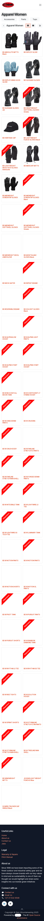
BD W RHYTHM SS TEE (32, 669)
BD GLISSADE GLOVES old (10, 109)
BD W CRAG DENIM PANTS (9, 422)
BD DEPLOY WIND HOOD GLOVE (11, 81)
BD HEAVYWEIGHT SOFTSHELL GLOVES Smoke (31, 110)
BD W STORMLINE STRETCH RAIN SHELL (10, 751)
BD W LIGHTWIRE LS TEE (31, 505)
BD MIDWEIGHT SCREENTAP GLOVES (10, 196)
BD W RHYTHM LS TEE (10, 669)
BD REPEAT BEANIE (31, 283)
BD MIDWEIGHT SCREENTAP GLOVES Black (31, 197)
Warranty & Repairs (10, 854)
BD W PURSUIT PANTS (32, 615)
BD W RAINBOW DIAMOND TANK (30, 641)
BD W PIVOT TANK (9, 615)
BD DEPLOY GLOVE (30, 52)
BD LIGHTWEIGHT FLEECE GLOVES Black (32, 139)
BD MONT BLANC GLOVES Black (30, 256)
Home (4, 835)
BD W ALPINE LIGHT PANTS (31, 338)
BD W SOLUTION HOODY (30, 695)
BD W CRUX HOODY (9, 449)
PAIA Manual (7, 857)
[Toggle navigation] (40, 5)
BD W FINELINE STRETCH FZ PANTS (31, 450)
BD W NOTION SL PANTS (30, 588)
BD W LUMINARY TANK (32, 533)
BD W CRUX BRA (29, 421)
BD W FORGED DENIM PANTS (31, 478)
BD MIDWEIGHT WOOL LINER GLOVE (10, 256)
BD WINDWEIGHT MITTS (8, 779)
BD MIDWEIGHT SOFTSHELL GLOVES (10, 226)
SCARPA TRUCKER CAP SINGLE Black (10, 807)
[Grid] (28, 25)
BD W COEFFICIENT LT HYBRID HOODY (32, 394)
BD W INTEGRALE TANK (11, 505)
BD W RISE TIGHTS (9, 695)
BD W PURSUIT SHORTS (11, 641)
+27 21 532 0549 (12, 898)
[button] (22, 909)
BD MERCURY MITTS (31, 166)
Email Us (8, 895)
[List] (33, 25)
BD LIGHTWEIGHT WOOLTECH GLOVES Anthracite (10, 167)
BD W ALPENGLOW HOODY (9, 338)
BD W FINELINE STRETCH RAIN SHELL (10, 478)
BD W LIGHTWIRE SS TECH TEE (9, 533)
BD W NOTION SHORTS (11, 587)
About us (5, 838)
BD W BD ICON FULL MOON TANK (9, 394)
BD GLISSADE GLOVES (32, 80)
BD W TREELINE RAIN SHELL (31, 751)
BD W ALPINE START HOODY (9, 366)
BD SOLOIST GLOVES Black (31, 310)
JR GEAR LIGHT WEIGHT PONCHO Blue (32, 779)
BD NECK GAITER (8, 283)
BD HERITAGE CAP (9, 138)
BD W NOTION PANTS (10, 561)
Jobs (4, 844)
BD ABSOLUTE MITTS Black (10, 53)
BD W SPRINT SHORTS (10, 722)
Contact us (6, 841)
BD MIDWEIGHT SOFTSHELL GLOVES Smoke (31, 227)
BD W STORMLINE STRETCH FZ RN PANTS (32, 723)
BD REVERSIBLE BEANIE (11, 309)
